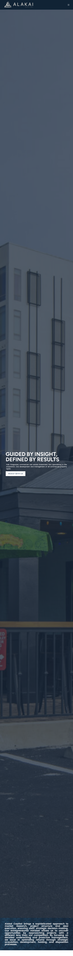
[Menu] (68, 5)
